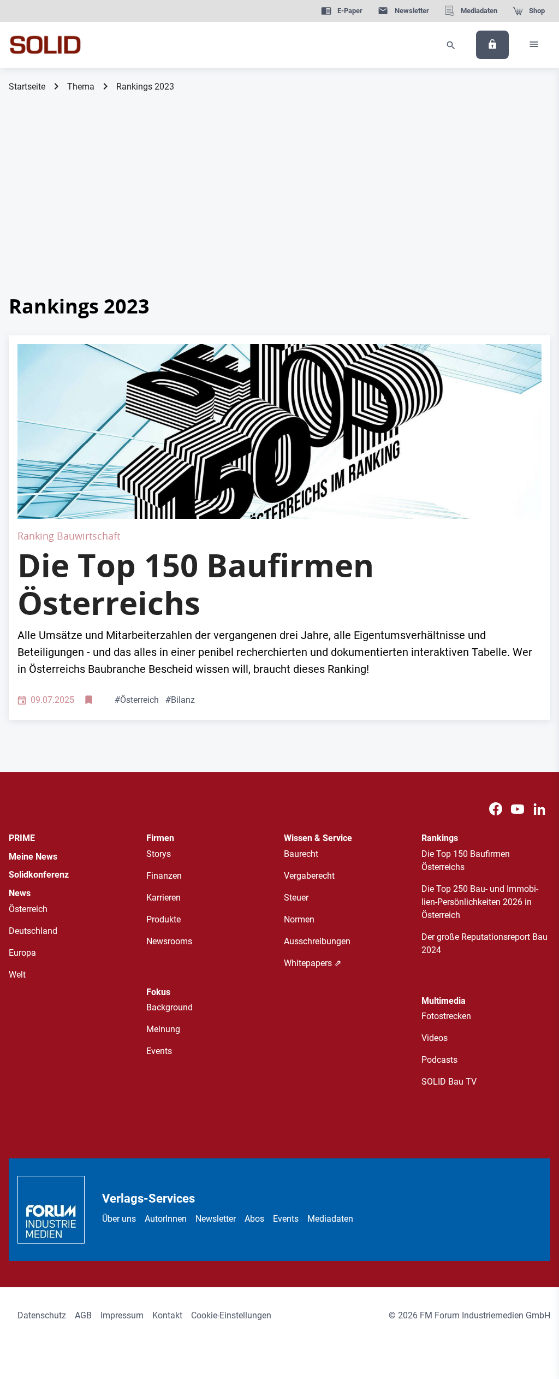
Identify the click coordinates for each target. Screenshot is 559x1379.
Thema (80, 86)
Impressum (122, 1315)
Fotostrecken (446, 1016)
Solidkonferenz (39, 874)
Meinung (163, 1029)
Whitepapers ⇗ (312, 963)
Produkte (163, 919)
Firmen (160, 838)
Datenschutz (41, 1315)
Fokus (158, 992)
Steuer (296, 897)
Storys (158, 854)
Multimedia (443, 1001)
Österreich (137, 700)
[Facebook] (495, 809)
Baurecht (301, 854)
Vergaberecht (309, 876)
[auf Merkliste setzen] (90, 700)
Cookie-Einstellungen (231, 1315)
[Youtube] (517, 809)
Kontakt (167, 1315)
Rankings (439, 838)
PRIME (22, 838)
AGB (83, 1315)
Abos (254, 1219)
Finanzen (164, 876)
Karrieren (163, 897)
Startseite (27, 86)
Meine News (33, 856)
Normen (299, 919)
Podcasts (439, 1060)
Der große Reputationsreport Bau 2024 (484, 943)
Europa (22, 953)
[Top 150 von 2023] (279, 431)
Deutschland (33, 931)
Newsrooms (169, 941)
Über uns (119, 1219)
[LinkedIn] (539, 809)
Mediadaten (330, 1219)
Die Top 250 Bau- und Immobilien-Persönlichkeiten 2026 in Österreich (479, 902)
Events (159, 1051)
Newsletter (215, 1219)
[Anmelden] (492, 45)
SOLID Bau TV (449, 1081)
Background (169, 1007)
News (20, 893)
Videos (434, 1038)
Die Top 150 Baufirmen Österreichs (195, 584)
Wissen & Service (318, 838)
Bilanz (180, 700)
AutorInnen (166, 1219)
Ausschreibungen (317, 941)
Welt (17, 974)
